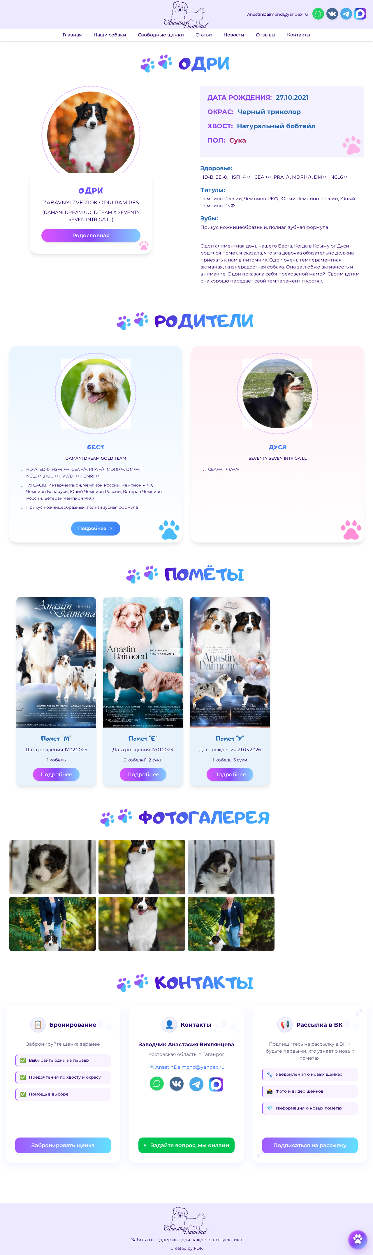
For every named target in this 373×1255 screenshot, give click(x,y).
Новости (234, 35)
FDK (198, 1248)
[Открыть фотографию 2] (52, 924)
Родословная (91, 235)
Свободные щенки (161, 35)
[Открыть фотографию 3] (141, 867)
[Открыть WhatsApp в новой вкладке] (318, 14)
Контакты (298, 35)
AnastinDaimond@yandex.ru (277, 14)
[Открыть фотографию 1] (52, 867)
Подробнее (56, 774)
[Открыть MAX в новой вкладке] (360, 14)
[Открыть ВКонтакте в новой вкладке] (332, 14)
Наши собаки (110, 35)
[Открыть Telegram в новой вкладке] (346, 14)
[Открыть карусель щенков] (358, 1240)
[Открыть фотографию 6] (231, 924)
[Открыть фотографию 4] (141, 924)
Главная (72, 35)
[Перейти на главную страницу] (186, 14)
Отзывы (265, 35)
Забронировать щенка (63, 1145)
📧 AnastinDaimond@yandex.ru (186, 1067)
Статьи (204, 35)
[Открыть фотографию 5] (231, 867)
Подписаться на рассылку (309, 1145)
